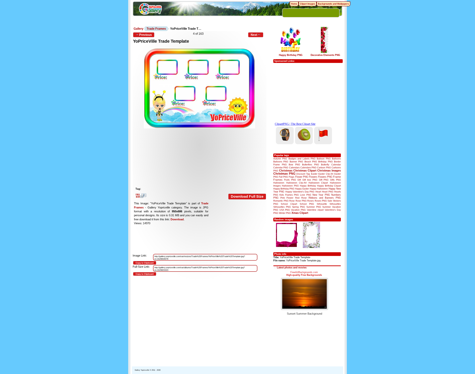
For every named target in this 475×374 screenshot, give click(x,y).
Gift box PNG (309, 180)
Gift (299, 180)
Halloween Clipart (318, 183)
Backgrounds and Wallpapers (333, 4)
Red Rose (301, 198)
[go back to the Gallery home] (150, 9)
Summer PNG (313, 207)
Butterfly (325, 164)
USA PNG (284, 210)
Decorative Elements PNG (325, 55)
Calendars (294, 167)
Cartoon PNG (324, 167)
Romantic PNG (281, 201)
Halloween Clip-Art (296, 183)
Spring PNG (298, 207)
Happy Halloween (319, 188)
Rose (292, 201)
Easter (314, 174)
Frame (337, 176)
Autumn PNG (280, 158)
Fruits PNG (290, 180)
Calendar (336, 164)
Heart (318, 191)
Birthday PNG (325, 161)
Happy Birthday (308, 185)
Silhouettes (335, 204)
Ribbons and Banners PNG (325, 197)
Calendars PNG (308, 167)
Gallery (138, 28)
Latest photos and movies (292, 267)
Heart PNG (327, 191)
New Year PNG (321, 194)
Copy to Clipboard (145, 263)
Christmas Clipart (304, 170)
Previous (145, 34)
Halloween (278, 183)
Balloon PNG (323, 158)
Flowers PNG (325, 176)
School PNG (307, 204)
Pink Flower (286, 198)
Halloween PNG (290, 185)
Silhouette (322, 204)
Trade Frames (156, 28)
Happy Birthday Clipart (329, 185)
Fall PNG (283, 177)
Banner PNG (296, 161)
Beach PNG (310, 161)
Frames (277, 179)
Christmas (285, 170)
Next (254, 34)
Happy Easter (302, 188)
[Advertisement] (200, 158)
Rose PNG (301, 201)
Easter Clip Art (325, 174)
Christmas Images (329, 170)
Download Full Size (247, 196)
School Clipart (289, 204)
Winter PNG (285, 213)
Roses (310, 201)
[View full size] (199, 88)
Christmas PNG (284, 173)
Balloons (336, 158)
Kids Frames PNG (289, 195)
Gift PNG (324, 180)
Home (294, 4)
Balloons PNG (280, 161)
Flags (291, 177)
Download (177, 219)
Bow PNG (294, 164)
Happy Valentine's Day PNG (299, 191)
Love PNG (305, 195)
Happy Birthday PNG (290, 55)
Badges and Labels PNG (302, 158)
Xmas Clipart (299, 212)
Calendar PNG (280, 167)
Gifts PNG (335, 180)
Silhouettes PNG (282, 207)
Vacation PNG (298, 210)
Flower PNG (301, 176)
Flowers (313, 176)
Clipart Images (307, 4)
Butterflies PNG (310, 164)
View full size (140, 195)
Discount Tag (303, 174)
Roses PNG (321, 201)
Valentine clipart (315, 210)
